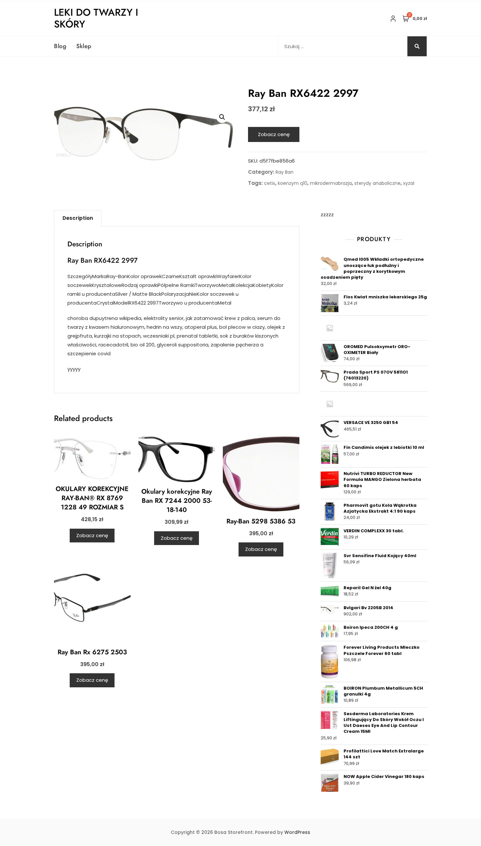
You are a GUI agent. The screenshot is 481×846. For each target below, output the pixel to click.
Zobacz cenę (274, 134)
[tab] (77, 218)
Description (77, 218)
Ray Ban (285, 172)
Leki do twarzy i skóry (96, 18)
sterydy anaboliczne (377, 183)
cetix (269, 183)
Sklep (84, 46)
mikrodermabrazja (331, 183)
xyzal (408, 183)
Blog (60, 46)
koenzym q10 (292, 183)
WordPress (297, 832)
